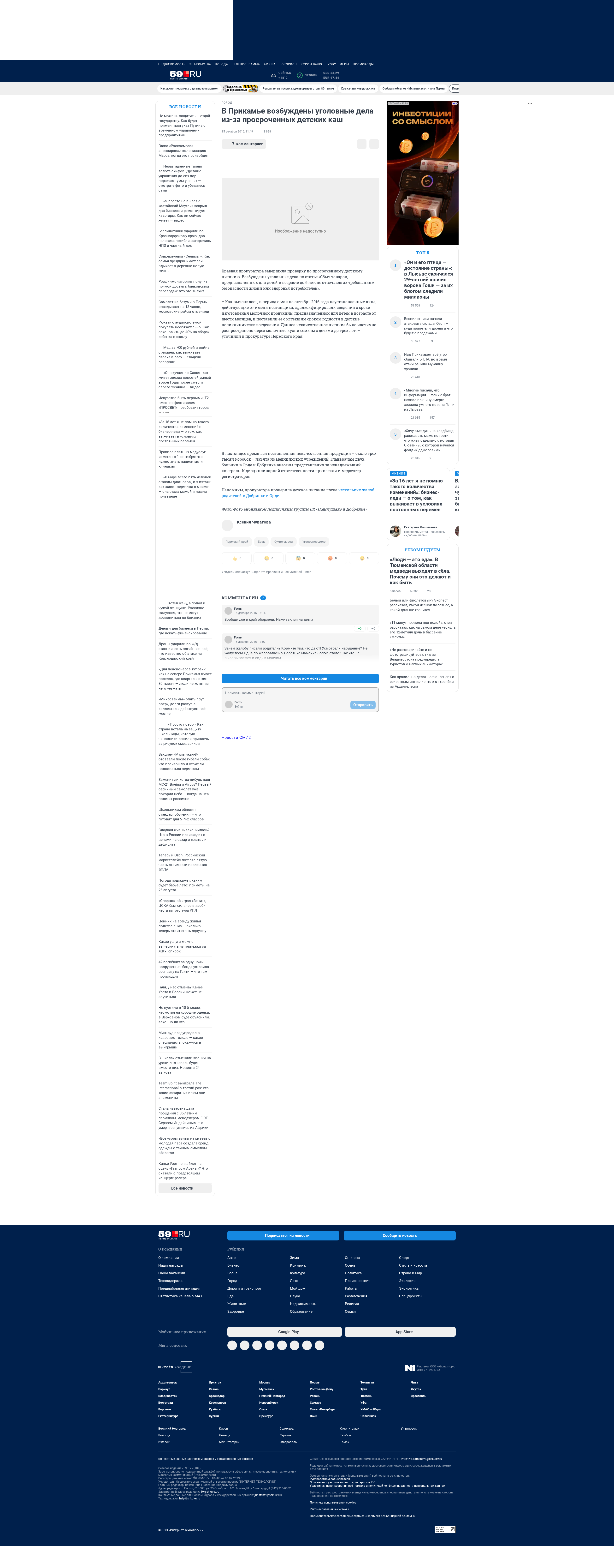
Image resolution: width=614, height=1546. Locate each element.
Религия (352, 1304)
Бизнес (233, 1265)
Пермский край (236, 541)
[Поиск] (430, 75)
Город (232, 1281)
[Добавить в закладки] (361, 144)
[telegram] (232, 1345)
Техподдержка (170, 1281)
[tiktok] (319, 1345)
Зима (294, 1258)
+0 (359, 628)
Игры (344, 64)
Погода (221, 64)
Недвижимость (172, 64)
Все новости (185, 106)
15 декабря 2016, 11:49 (237, 131)
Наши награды (170, 1265)
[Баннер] (240, 88)
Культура (297, 1273)
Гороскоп (288, 64)
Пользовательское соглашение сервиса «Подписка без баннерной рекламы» (362, 1516)
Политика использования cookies (333, 1502)
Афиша (270, 64)
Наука (295, 1296)
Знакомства (200, 64)
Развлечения (356, 1296)
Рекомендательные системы (329, 1509)
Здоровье (235, 1311)
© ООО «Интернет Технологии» (180, 1530)
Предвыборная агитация (179, 1288)
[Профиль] (453, 75)
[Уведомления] (441, 75)
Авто (231, 1258)
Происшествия (357, 1281)
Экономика (409, 1288)
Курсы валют (312, 64)
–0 (373, 628)
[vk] (244, 1345)
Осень (350, 1265)
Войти (239, 706)
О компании (168, 1258)
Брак (261, 541)
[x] (294, 1345)
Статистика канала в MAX (180, 1296)
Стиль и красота (413, 1265)
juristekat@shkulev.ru (268, 1495)
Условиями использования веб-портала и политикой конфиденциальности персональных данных (377, 1485)
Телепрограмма (246, 64)
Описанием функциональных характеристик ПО (342, 1482)
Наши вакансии (171, 1273)
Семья (350, 1311)
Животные (236, 1304)
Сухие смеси (283, 541)
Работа (351, 1288)
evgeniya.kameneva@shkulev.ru (421, 1459)
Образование (301, 1311)
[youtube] (307, 1345)
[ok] (257, 1345)
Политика (353, 1273)
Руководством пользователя (330, 1479)
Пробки (308, 75)
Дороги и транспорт (244, 1288)
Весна (232, 1273)
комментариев (247, 144)
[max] (282, 1345)
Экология (407, 1281)
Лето (294, 1281)
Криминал (298, 1265)
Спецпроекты (410, 1296)
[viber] (269, 1345)
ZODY (332, 64)
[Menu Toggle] (161, 75)
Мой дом (297, 1288)
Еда (230, 1296)
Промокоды (363, 64)
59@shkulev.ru (210, 1491)
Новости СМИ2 (236, 737)
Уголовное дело (313, 541)
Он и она (352, 1258)
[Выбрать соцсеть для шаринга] (374, 144)
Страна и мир (410, 1273)
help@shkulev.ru (189, 1498)
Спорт (404, 1258)
